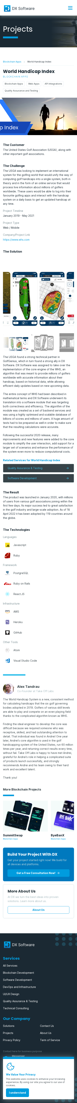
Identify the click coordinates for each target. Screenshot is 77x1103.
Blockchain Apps (12, 61)
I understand (17, 1092)
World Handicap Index (39, 61)
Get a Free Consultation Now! (35, 873)
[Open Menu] (70, 8)
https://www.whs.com (16, 239)
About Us (39, 909)
